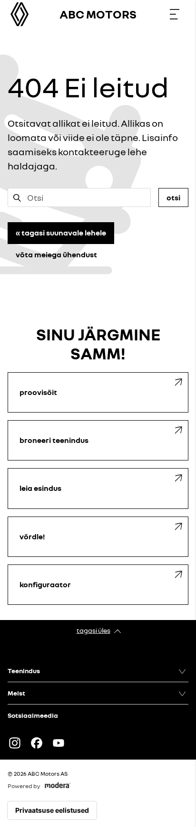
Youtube (58, 743)
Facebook (36, 743)
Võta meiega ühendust (56, 254)
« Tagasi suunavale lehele (61, 232)
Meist (16, 693)
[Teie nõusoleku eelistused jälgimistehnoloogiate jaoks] (52, 810)
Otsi (173, 197)
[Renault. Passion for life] (19, 14)
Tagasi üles (93, 630)
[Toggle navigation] (174, 14)
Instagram (15, 743)
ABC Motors (98, 14)
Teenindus (24, 671)
